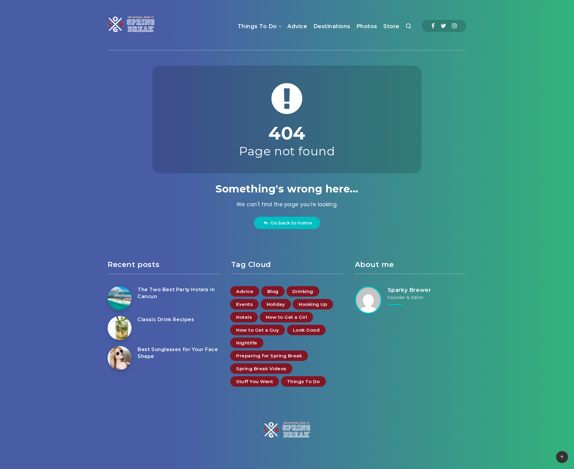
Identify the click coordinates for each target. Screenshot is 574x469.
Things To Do (257, 26)
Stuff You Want (254, 381)
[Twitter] (443, 26)
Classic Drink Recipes (166, 319)
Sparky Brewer (409, 290)
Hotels (244, 317)
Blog (273, 291)
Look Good (306, 330)
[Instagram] (454, 26)
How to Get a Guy (257, 330)
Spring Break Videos (261, 368)
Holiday (276, 304)
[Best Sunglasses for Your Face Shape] (120, 358)
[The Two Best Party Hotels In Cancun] (120, 298)
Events (244, 304)
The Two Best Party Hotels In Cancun (176, 293)
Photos (366, 26)
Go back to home (290, 223)
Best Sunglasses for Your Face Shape (178, 353)
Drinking (302, 291)
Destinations (331, 26)
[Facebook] (433, 26)
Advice (297, 26)
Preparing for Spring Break (269, 356)
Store (391, 26)
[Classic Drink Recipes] (120, 328)
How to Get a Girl (286, 317)
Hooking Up (313, 304)
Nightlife (246, 343)
